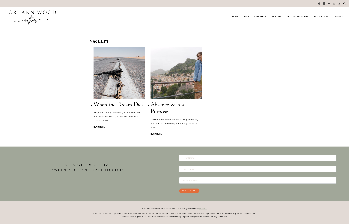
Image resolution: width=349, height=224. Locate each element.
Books (235, 16)
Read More (101, 127)
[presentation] (119, 73)
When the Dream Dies (118, 104)
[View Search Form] (344, 3)
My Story (276, 16)
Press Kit (203, 208)
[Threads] (339, 3)
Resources (260, 16)
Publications (321, 16)
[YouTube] (329, 3)
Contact (338, 16)
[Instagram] (324, 3)
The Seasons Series (297, 16)
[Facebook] (319, 3)
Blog (246, 16)
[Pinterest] (334, 3)
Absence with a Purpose (167, 108)
